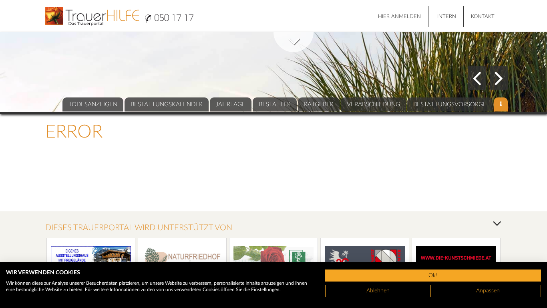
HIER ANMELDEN (399, 16)
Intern (446, 16)
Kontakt (483, 16)
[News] (501, 104)
